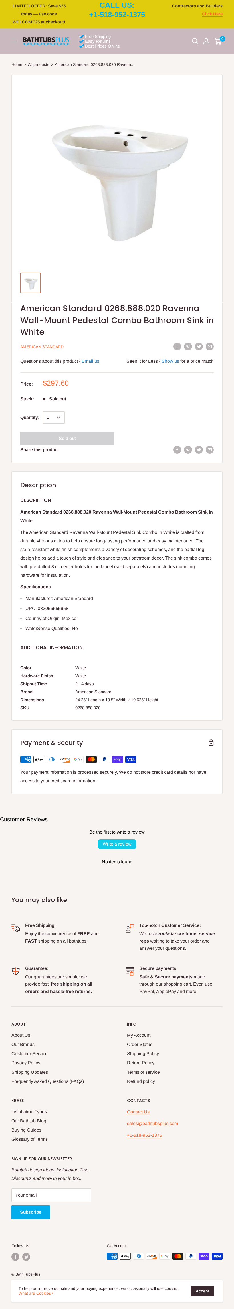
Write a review (117, 844)
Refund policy (141, 1081)
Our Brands (23, 1044)
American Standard (42, 347)
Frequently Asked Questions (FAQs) (47, 1081)
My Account (138, 1035)
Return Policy (140, 1062)
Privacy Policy (25, 1062)
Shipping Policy (143, 1053)
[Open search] (195, 41)
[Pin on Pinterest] (188, 346)
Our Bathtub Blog (28, 1120)
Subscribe (30, 1212)
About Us (20, 1035)
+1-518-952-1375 (144, 1135)
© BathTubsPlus (25, 1274)
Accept (202, 1291)
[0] (217, 41)
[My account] (206, 41)
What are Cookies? (36, 1293)
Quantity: (29, 417)
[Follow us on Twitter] (26, 1257)
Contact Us (138, 1111)
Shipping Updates (29, 1072)
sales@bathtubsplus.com (152, 1123)
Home (16, 64)
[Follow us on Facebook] (15, 1257)
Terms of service (143, 1072)
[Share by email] (210, 346)
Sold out (67, 438)
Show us (170, 361)
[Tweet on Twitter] (199, 346)
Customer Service (29, 1053)
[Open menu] (14, 41)
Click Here (212, 13)
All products (38, 64)
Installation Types (29, 1111)
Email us (90, 361)
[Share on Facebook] (177, 346)
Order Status (139, 1044)
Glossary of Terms (29, 1139)
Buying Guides (26, 1130)
